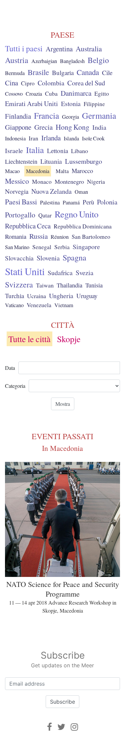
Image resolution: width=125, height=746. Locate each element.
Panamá (71, 202)
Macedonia (37, 171)
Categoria (15, 385)
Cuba (51, 93)
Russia (38, 236)
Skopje (69, 338)
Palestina (50, 202)
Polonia (107, 201)
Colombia (51, 82)
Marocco (82, 171)
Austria (16, 60)
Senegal (41, 247)
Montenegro (69, 181)
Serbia (62, 247)
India (99, 127)
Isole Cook (93, 138)
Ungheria (61, 295)
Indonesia (15, 138)
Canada (88, 72)
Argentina (59, 48)
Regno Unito (76, 214)
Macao (12, 171)
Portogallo (20, 214)
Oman (81, 191)
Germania (99, 115)
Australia (89, 48)
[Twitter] (61, 727)
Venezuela (39, 305)
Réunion (60, 236)
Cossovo (14, 93)
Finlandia (18, 116)
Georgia (70, 116)
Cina (11, 82)
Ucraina (36, 296)
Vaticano (14, 305)
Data (10, 367)
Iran (33, 138)
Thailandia (69, 285)
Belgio (98, 60)
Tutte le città (29, 338)
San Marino (17, 247)
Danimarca (76, 93)
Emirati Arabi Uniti (31, 103)
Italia (35, 149)
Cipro (28, 83)
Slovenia (48, 257)
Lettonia (57, 150)
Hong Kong (72, 127)
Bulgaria (63, 72)
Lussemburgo (83, 161)
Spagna (74, 257)
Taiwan (45, 285)
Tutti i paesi (24, 48)
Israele (14, 150)
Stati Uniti (25, 271)
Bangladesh (72, 61)
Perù (88, 202)
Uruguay (86, 295)
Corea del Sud (86, 82)
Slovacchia (19, 258)
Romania (15, 236)
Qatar (45, 215)
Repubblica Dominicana (83, 226)
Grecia (43, 127)
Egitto (101, 93)
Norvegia (16, 191)
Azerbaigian (44, 61)
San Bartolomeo (91, 236)
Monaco (42, 181)
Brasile (38, 72)
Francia (46, 115)
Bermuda (15, 73)
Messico (17, 181)
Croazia (34, 93)
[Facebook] (49, 727)
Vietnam (63, 305)
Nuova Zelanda (51, 191)
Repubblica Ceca (28, 225)
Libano (79, 151)
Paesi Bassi (21, 201)
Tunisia (94, 285)
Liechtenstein (21, 161)
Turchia (14, 295)
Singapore (86, 246)
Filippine (94, 104)
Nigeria (96, 181)
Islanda (71, 138)
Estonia (71, 103)
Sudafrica (60, 272)
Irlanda (51, 137)
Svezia (84, 272)
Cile (107, 72)
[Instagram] (74, 727)
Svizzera (19, 284)
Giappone (18, 127)
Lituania (51, 161)
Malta (62, 171)
